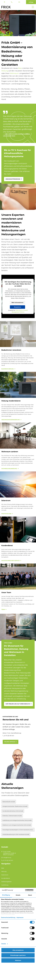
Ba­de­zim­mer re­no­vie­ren (11, 350)
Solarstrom (4, 875)
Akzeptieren (17, 307)
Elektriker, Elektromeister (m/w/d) (12, 815)
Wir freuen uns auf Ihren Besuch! (18, 704)
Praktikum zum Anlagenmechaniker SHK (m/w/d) (17, 825)
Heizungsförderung (13, 179)
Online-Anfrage (9, 742)
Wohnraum (14, 73)
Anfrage (31, 2)
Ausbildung (4, 885)
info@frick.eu (19, 2)
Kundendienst (5, 878)
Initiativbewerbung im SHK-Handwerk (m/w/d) (16, 834)
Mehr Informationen (17, 302)
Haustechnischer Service (10, 560)
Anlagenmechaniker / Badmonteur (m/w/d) (15, 806)
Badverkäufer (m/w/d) (9, 801)
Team (3, 609)
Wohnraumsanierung (9, 468)
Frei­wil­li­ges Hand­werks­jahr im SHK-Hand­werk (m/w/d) (18, 829)
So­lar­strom (5, 500)
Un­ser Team (6, 592)
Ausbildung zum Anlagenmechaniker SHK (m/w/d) (17, 820)
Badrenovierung (7, 369)
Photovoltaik (6, 513)
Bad (19, 68)
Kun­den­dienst (7, 545)
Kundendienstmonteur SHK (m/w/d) (13, 811)
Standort (4, 2)
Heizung (4, 71)
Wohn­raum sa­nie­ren (9, 452)
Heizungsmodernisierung (10, 419)
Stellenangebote (6, 881)
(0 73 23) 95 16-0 (12, 2)
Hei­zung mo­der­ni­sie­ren (11, 401)
